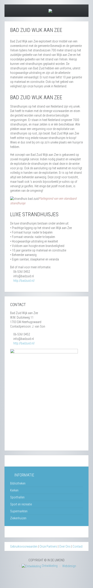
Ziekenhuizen (18, 518)
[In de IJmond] (50, 10)
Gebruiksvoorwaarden (23, 546)
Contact (78, 546)
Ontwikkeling (49, 566)
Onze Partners (48, 546)
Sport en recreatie (21, 504)
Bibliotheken (18, 483)
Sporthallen (17, 497)
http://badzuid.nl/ (24, 280)
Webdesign (69, 566)
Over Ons (65, 546)
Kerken (14, 490)
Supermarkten (19, 511)
